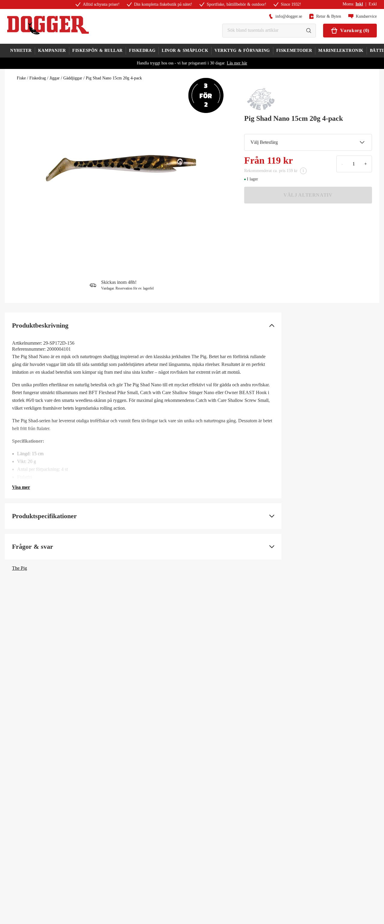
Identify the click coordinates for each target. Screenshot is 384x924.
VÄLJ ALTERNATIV (308, 195)
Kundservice (366, 16)
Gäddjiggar (72, 78)
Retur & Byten (328, 16)
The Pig (19, 568)
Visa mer (21, 487)
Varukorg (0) (354, 30)
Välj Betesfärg (264, 142)
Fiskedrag (37, 78)
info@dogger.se (288, 16)
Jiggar (55, 78)
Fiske (21, 78)
